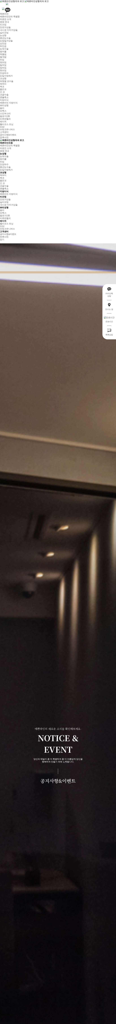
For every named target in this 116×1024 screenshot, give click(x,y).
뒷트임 (3, 62)
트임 (2, 59)
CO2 (2, 127)
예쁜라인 (4, 14)
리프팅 (3, 24)
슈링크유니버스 (7, 129)
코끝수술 (4, 94)
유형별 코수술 (6, 81)
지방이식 (4, 100)
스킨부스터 (5, 113)
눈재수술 (4, 49)
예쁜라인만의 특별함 (10, 16)
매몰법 (3, 54)
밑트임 (3, 65)
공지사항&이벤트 (8, 135)
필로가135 (5, 116)
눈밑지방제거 (6, 76)
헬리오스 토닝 (6, 124)
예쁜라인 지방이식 (9, 102)
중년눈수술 (5, 38)
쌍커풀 (3, 159)
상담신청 (101, 1017)
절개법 (3, 57)
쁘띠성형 (4, 105)
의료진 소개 (5, 19)
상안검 (3, 43)
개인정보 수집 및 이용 (70, 1019)
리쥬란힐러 (5, 119)
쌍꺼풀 (3, 51)
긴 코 (2, 92)
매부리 (3, 84)
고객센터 (4, 132)
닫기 (2, 239)
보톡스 (3, 111)
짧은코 (3, 89)
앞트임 (3, 67)
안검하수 (4, 73)
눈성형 (3, 35)
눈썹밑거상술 (6, 41)
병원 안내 (4, 22)
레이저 (3, 121)
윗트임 (3, 70)
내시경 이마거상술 (9, 30)
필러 (2, 108)
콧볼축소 (4, 97)
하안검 (3, 46)
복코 (2, 86)
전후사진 (4, 137)
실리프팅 (4, 32)
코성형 (3, 78)
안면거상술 (5, 27)
